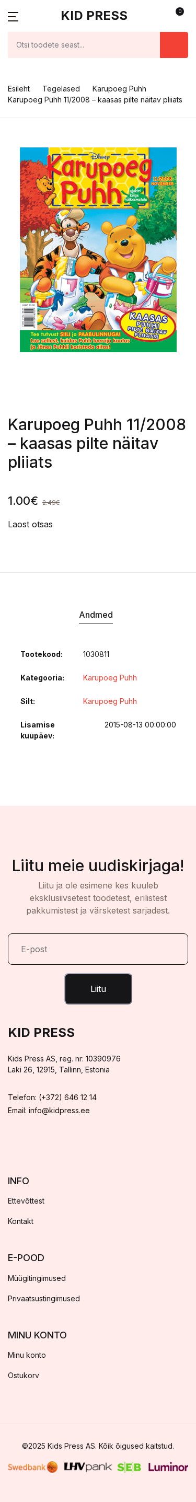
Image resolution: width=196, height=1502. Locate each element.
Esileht (19, 88)
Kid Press (94, 15)
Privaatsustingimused (44, 1298)
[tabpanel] (98, 249)
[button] (13, 15)
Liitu (98, 989)
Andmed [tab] (96, 614)
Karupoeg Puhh (119, 88)
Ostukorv (23, 1375)
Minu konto (27, 1354)
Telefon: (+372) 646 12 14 (52, 1097)
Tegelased (61, 88)
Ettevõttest (26, 1200)
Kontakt (20, 1221)
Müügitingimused (37, 1278)
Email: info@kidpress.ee (49, 1110)
